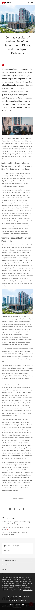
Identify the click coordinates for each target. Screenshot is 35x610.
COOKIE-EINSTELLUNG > (17, 604)
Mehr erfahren (27, 590)
